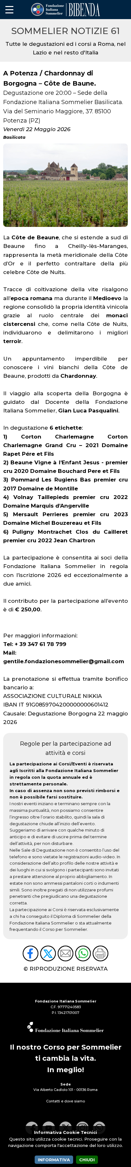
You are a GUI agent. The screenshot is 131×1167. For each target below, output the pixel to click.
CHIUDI (87, 1159)
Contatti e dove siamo (65, 1101)
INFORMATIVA (54, 1159)
